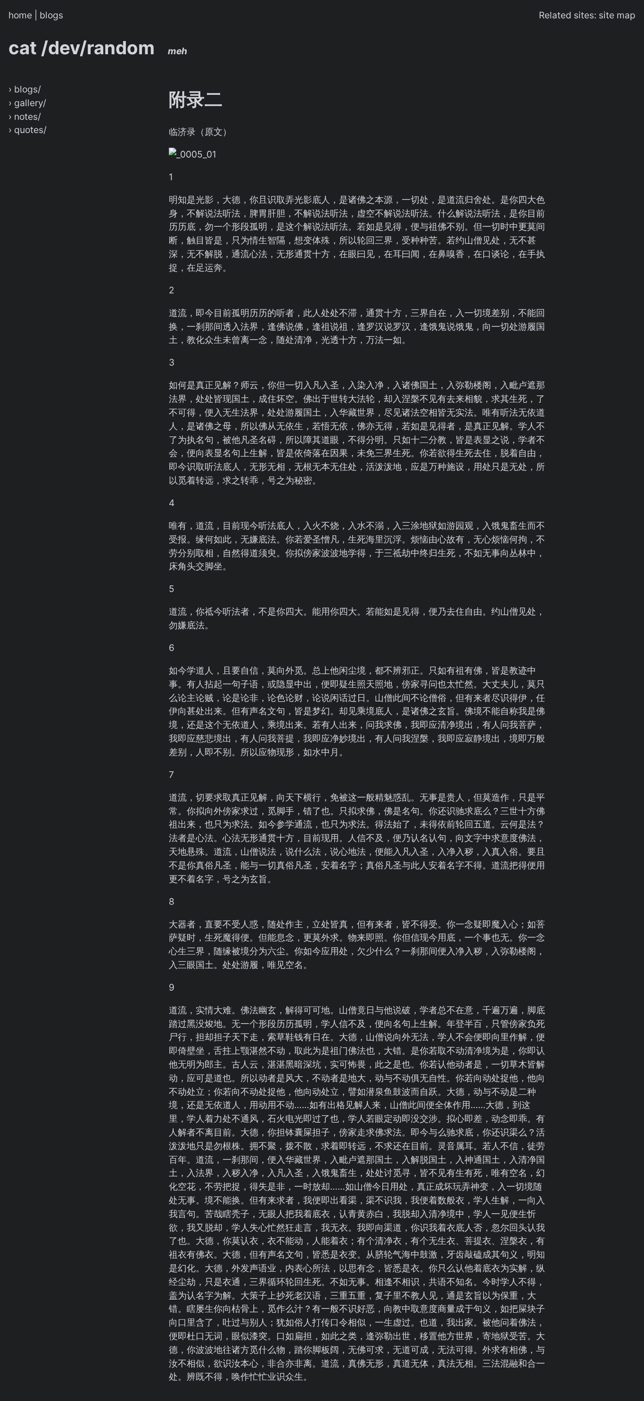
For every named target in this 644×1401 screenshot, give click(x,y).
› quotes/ (27, 129)
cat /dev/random (97, 47)
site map (617, 15)
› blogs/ (24, 89)
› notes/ (24, 116)
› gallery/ (27, 102)
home (20, 15)
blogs (51, 15)
